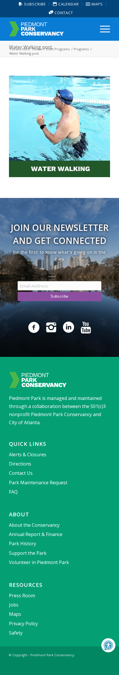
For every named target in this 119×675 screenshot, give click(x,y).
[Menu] (102, 28)
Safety (16, 633)
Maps (15, 614)
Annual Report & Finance (35, 534)
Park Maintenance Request (38, 482)
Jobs (13, 605)
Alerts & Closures (27, 454)
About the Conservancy (34, 525)
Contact (63, 12)
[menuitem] (32, 4)
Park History (22, 543)
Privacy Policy (23, 623)
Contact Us (21, 473)
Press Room (22, 595)
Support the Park (28, 553)
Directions (20, 464)
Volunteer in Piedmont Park (39, 562)
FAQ (13, 492)
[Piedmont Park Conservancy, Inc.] (49, 28)
